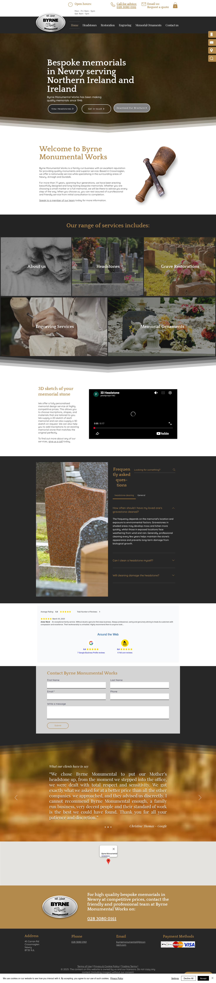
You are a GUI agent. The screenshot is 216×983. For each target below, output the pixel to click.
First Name (53, 680)
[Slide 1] (105, 827)
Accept (203, 978)
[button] (175, 5)
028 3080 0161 (101, 918)
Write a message (56, 704)
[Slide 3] (110, 827)
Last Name (116, 680)
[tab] (124, 495)
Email (50, 691)
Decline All (188, 978)
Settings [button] (175, 978)
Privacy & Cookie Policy (106, 966)
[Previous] (16, 798)
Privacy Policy (116, 978)
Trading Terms (129, 966)
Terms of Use (84, 966)
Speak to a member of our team (57, 200)
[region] (37, 266)
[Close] (212, 978)
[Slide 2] (107, 827)
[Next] (200, 798)
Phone (113, 691)
